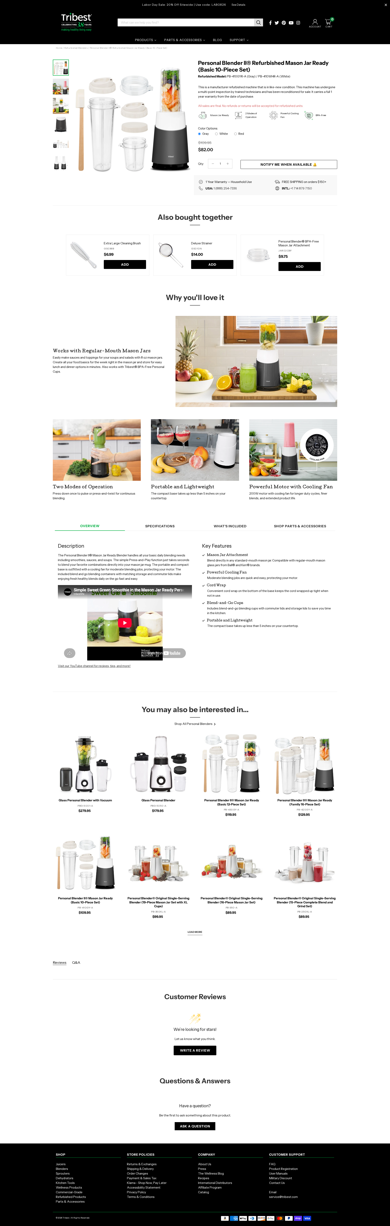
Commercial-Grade (69, 1192)
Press (202, 1169)
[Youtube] (291, 23)
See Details (238, 4)
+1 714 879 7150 (301, 188)
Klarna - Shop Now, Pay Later (147, 1183)
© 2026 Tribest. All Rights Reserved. (73, 1217)
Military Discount (280, 1178)
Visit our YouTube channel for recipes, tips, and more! (94, 666)
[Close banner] (386, 5)
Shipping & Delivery (140, 1169)
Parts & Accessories (70, 1201)
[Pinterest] (284, 23)
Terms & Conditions (141, 1197)
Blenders (62, 1169)
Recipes (203, 1178)
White (223, 134)
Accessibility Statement (143, 1187)
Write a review (195, 1050)
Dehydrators (64, 1178)
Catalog (203, 1192)
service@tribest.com (283, 1197)
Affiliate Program (210, 1187)
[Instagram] (298, 23)
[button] (195, 1126)
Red (241, 134)
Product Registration (283, 1169)
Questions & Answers (195, 1081)
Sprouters (63, 1173)
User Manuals (278, 1173)
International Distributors (215, 1183)
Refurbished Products (71, 1197)
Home (59, 48)
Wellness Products (69, 1187)
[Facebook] (270, 23)
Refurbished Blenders (76, 48)
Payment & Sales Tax (141, 1178)
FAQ (272, 1164)
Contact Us (277, 1183)
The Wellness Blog (211, 1173)
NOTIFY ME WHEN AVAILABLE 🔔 (289, 164)
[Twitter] (277, 23)
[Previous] (61, 255)
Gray (205, 134)
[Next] (185, 115)
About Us (204, 1164)
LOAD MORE (195, 931)
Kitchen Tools (65, 1183)
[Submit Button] (258, 22)
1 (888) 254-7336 (225, 188)
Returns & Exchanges (142, 1164)
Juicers (61, 1164)
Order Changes (137, 1173)
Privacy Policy (136, 1192)
